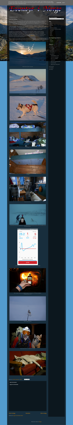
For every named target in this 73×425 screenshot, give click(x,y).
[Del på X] (26, 379)
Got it (63, 2)
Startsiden (28, 413)
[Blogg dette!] (25, 379)
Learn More (58, 2)
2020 (51, 45)
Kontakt (51, 31)
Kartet (51, 39)
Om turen (51, 25)
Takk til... (51, 35)
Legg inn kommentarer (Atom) (18, 415)
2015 (51, 69)
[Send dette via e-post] (24, 379)
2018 (51, 47)
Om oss (51, 24)
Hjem (51, 22)
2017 (51, 66)
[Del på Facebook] (28, 379)
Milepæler (51, 40)
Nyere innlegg (12, 413)
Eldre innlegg (43, 413)
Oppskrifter (52, 30)
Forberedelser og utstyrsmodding (55, 29)
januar (52, 54)
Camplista (51, 41)
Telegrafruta (32, 35)
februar (52, 52)
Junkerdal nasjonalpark (54, 57)
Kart (50, 26)
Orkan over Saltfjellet (54, 58)
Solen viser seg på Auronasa (55, 61)
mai (52, 48)
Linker (51, 34)
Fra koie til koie (53, 62)
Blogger (40, 421)
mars (52, 51)
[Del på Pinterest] (29, 379)
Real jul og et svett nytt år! (55, 64)
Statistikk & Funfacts (53, 27)
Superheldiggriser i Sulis (55, 55)
